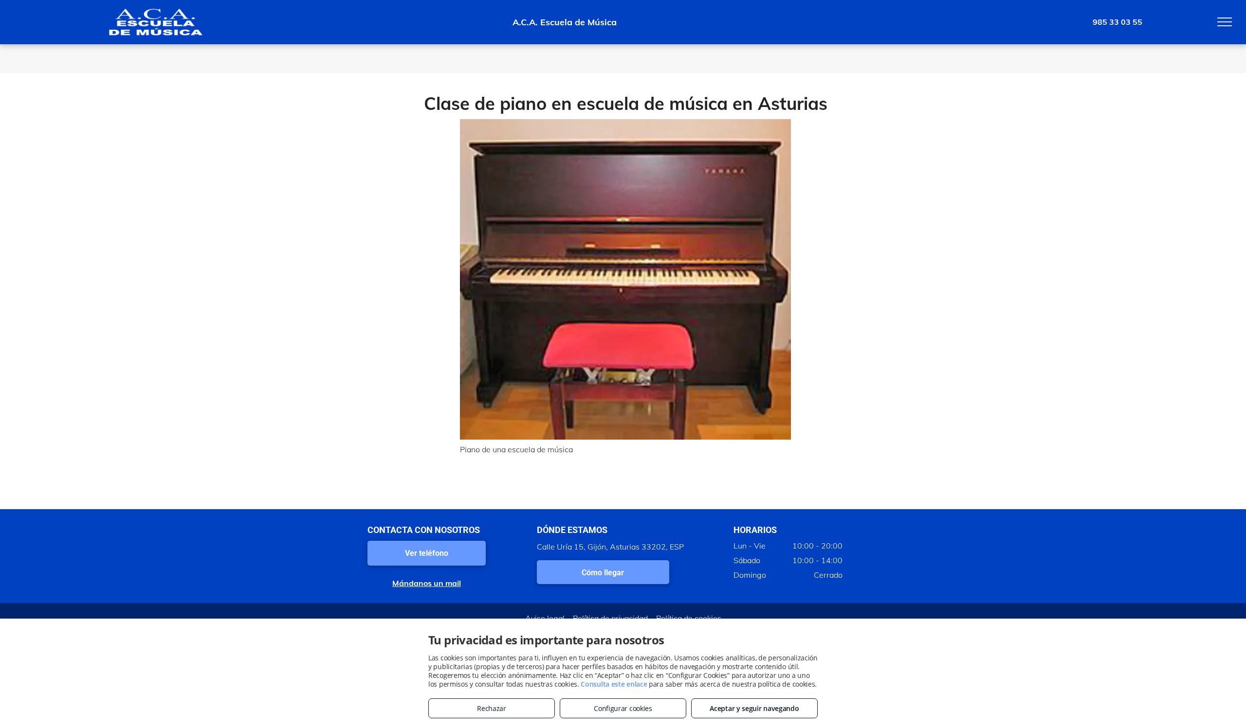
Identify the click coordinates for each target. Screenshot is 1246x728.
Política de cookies (688, 618)
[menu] (1224, 22)
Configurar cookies (623, 708)
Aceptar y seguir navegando (754, 708)
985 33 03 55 (1117, 22)
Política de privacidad (610, 618)
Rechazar (491, 708)
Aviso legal (545, 618)
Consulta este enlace (614, 684)
